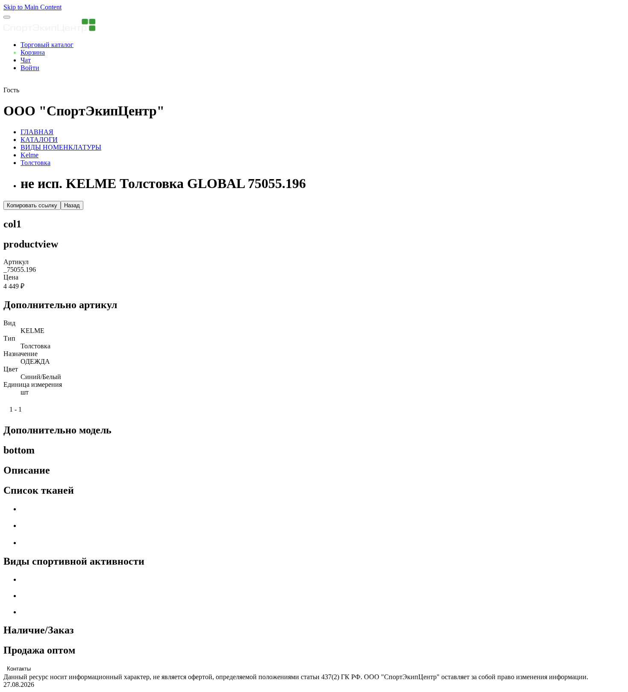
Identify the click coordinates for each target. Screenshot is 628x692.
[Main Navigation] (6, 17)
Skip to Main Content (32, 7)
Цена (10, 277)
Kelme (29, 155)
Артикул (16, 261)
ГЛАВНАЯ (37, 131)
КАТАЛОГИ (39, 139)
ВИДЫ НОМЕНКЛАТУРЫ (61, 147)
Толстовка (35, 162)
